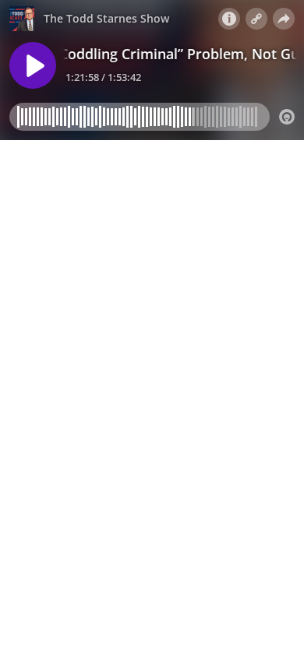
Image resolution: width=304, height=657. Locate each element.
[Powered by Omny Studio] (287, 117)
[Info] (229, 19)
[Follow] (256, 19)
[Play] (32, 65)
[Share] (284, 19)
